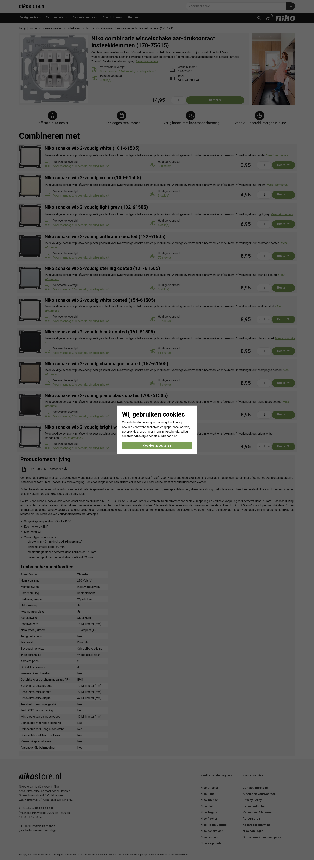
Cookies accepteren (157, 445)
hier (174, 436)
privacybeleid (170, 431)
